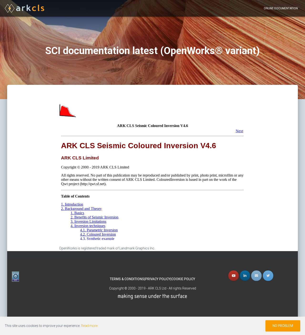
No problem (283, 326)
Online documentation (281, 8)
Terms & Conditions (127, 279)
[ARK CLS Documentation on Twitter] (268, 275)
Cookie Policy (183, 279)
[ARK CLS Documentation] (25, 8)
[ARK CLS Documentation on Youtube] (233, 275)
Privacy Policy (157, 279)
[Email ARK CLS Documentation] (256, 275)
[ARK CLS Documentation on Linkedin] (245, 275)
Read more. (89, 326)
